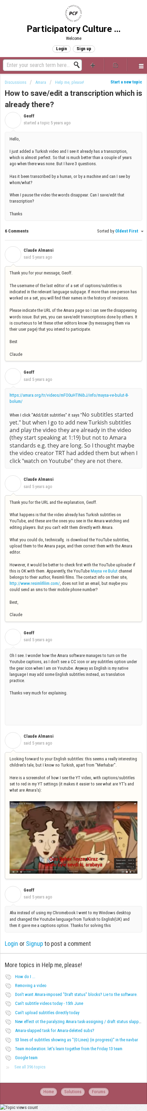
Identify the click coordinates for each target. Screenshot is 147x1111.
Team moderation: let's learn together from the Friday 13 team (68, 1048)
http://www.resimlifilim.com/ (35, 583)
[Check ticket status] (115, 64)
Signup (34, 943)
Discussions (15, 82)
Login (11, 943)
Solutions (72, 1091)
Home (48, 1091)
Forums (98, 1091)
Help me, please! (69, 82)
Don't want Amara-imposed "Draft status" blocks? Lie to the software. (76, 994)
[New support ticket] (92, 64)
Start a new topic (126, 81)
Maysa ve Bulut (104, 571)
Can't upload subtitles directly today (47, 1012)
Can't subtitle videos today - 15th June (49, 1003)
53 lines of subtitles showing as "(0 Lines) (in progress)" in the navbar (76, 1039)
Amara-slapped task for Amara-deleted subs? (54, 1030)
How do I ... (25, 976)
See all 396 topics (29, 1066)
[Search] (79, 64)
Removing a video (30, 985)
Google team (26, 1057)
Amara (40, 82)
